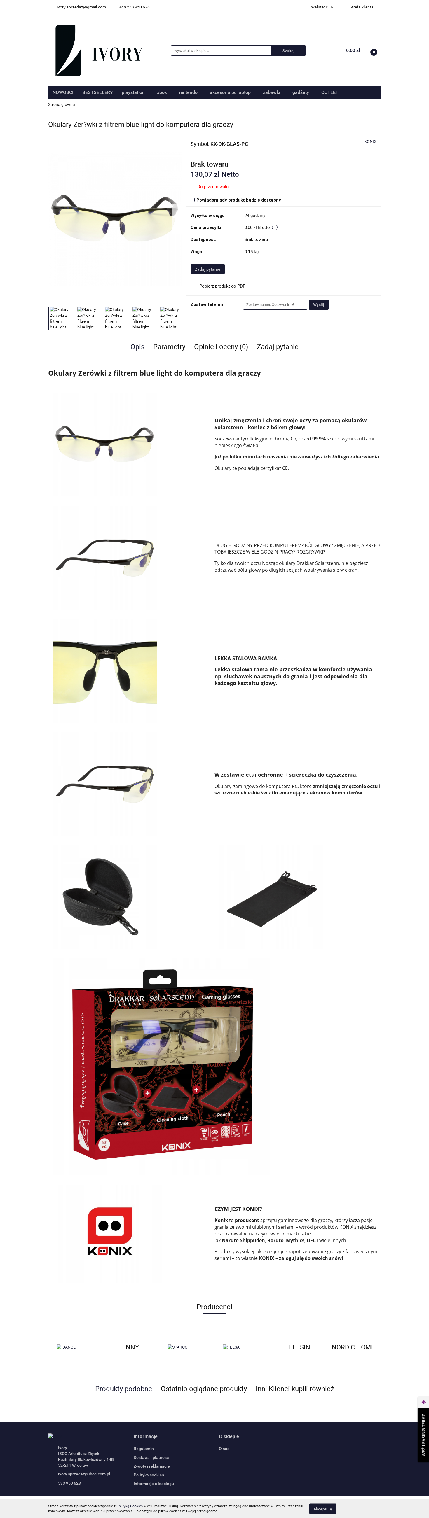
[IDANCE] (76, 1347)
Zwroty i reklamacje (152, 1466)
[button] (146, 1437)
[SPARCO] (186, 1347)
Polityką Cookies (129, 1506)
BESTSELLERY (97, 92)
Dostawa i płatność (151, 1457)
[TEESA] (242, 1347)
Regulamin (144, 1448)
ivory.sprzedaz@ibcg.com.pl (84, 1474)
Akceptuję (322, 1508)
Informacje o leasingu (154, 1483)
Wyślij (318, 304)
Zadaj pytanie (207, 269)
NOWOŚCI (63, 92)
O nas (224, 1448)
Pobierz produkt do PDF (222, 286)
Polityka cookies (149, 1475)
